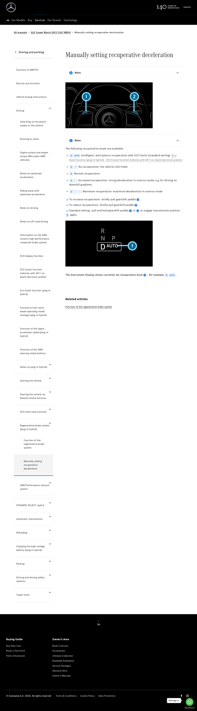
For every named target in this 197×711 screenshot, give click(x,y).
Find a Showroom (15, 655)
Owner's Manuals (61, 675)
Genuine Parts (59, 670)
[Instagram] (187, 696)
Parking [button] (20, 563)
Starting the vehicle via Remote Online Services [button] (33, 396)
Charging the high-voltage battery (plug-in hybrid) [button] (30, 548)
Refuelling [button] (21, 532)
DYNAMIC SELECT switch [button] (30, 505)
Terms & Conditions (66, 695)
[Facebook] (181, 696)
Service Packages (61, 665)
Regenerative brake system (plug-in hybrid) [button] (35, 427)
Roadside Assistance (63, 660)
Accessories (58, 650)
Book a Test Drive (15, 650)
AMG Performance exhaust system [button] (34, 487)
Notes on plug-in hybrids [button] (33, 367)
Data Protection (106, 695)
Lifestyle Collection (62, 655)
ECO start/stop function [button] (33, 411)
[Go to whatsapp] (189, 702)
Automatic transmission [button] (29, 519)
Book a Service (60, 645)
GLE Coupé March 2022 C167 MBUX (51, 32)
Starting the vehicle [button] (31, 380)
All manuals (20, 32)
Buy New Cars (13, 645)
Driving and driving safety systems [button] (30, 579)
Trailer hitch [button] (23, 594)
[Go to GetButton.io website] (190, 708)
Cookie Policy (87, 695)
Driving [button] (20, 110)
